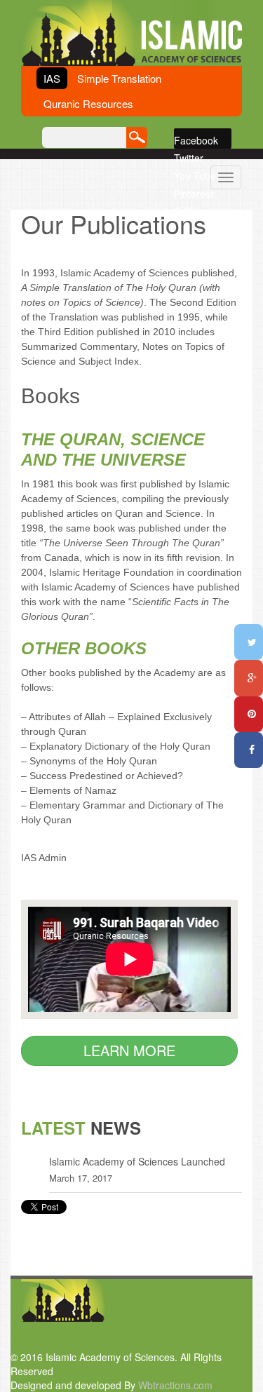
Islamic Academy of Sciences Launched (137, 1161)
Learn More (129, 1050)
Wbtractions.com (175, 1385)
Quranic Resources (88, 103)
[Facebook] (248, 750)
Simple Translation (119, 78)
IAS (51, 78)
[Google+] (248, 678)
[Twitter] (248, 642)
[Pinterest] (248, 714)
